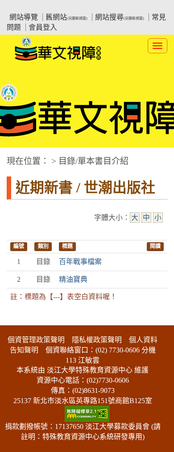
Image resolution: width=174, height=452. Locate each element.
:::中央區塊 (17, 156)
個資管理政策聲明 (36, 340)
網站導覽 (23, 17)
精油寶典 (73, 279)
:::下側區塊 (17, 319)
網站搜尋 (119, 17)
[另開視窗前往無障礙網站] (87, 413)
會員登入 (43, 27)
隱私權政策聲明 (97, 340)
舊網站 (66, 17)
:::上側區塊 (24, 7)
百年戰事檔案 (80, 261)
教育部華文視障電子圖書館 (85, 7)
